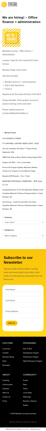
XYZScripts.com (35, 429)
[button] (33, 4)
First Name (10, 290)
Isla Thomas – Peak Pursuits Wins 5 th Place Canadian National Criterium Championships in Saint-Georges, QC (22, 205)
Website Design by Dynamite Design (23, 422)
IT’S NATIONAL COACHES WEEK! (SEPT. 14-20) (20, 143)
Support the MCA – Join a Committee (16, 162)
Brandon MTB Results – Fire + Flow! (16, 176)
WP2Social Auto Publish (13, 429)
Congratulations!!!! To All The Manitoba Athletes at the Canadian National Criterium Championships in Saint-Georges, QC (22, 193)
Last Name (10, 300)
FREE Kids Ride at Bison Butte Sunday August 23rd (22, 157)
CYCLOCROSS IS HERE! (11, 138)
